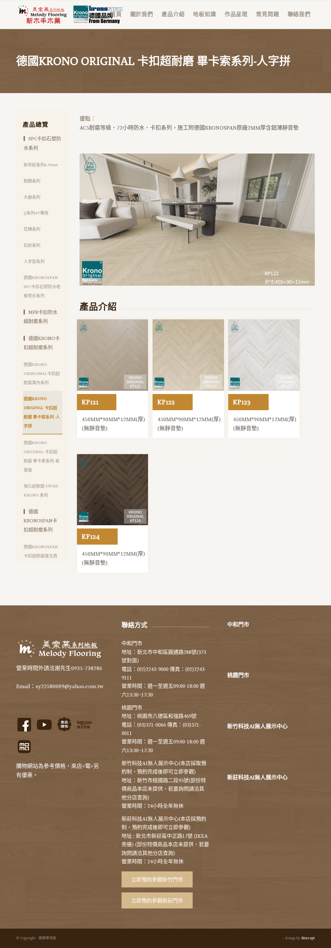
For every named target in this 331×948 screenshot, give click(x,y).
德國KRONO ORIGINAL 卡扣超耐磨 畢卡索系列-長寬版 (41, 456)
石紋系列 (32, 245)
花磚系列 (32, 229)
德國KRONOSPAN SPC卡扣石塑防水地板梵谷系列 (42, 286)
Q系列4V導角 (36, 213)
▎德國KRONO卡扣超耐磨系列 (42, 343)
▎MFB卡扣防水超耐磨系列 (41, 317)
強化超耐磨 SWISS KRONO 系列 (41, 491)
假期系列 (32, 181)
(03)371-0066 (151, 725)
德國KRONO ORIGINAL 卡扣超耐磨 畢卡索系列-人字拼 (42, 412)
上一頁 (94, 219)
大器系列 (32, 197)
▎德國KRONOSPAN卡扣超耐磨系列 (40, 521)
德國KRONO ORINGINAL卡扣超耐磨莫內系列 (42, 373)
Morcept (308, 938)
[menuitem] (116, 14)
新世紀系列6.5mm (41, 164)
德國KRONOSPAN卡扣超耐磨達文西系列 (41, 556)
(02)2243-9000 (152, 669)
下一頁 (300, 219)
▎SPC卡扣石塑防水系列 (42, 143)
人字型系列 (34, 261)
